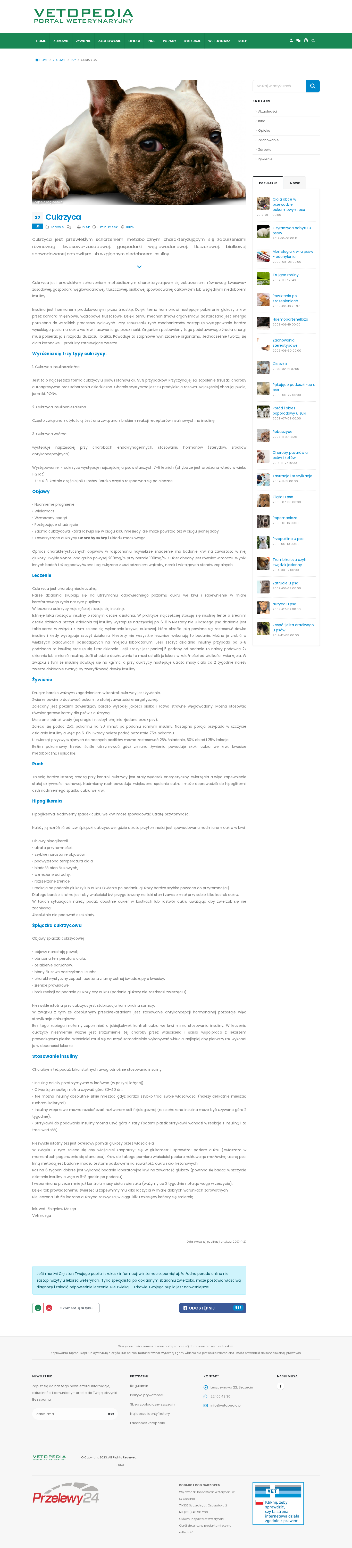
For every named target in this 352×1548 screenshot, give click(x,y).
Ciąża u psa (283, 496)
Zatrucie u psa (285, 583)
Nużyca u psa (284, 604)
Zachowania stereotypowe (285, 343)
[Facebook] (280, 1386)
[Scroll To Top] (343, 1542)
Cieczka (280, 363)
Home (41, 40)
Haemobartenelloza (290, 319)
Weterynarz (219, 40)
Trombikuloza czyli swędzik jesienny (289, 562)
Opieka (134, 40)
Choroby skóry (92, 538)
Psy (73, 60)
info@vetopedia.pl (226, 1405)
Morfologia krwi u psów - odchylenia (293, 254)
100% (129, 227)
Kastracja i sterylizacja (292, 476)
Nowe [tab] (294, 183)
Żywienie (83, 40)
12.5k (85, 227)
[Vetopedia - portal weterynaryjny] (83, 15)
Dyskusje (192, 40)
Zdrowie (61, 40)
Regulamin (139, 1386)
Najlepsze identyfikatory (150, 1413)
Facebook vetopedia (147, 1423)
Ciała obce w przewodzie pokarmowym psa (289, 204)
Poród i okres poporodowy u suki (289, 411)
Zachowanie (109, 40)
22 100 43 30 (220, 1396)
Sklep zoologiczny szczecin (152, 1404)
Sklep (242, 40)
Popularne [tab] (268, 183)
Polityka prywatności (147, 1395)
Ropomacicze (285, 517)
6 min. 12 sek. (107, 227)
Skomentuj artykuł (77, 1308)
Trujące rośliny (286, 274)
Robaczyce (282, 431)
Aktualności (267, 111)
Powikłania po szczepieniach (285, 298)
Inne (151, 40)
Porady (169, 40)
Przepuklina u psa (288, 538)
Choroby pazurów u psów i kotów (290, 455)
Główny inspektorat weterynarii (201, 1519)
